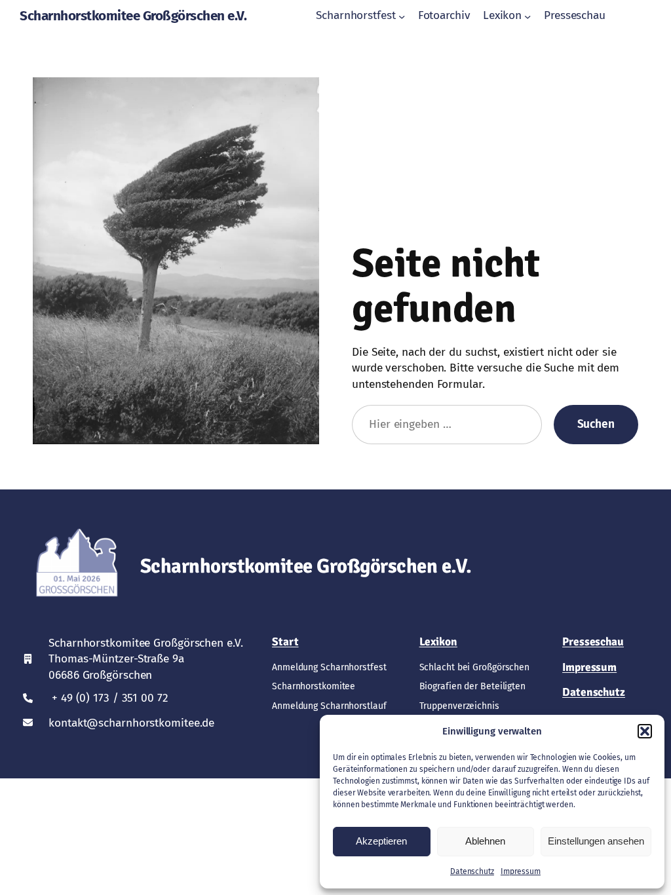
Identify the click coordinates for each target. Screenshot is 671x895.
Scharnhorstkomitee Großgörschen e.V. (133, 16)
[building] (28, 659)
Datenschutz (472, 871)
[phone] (28, 698)
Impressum (521, 871)
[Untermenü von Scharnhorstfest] (401, 15)
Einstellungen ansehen (596, 841)
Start (285, 642)
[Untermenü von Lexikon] (527, 15)
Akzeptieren (381, 841)
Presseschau (593, 642)
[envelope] (28, 722)
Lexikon (438, 642)
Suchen (596, 424)
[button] (644, 731)
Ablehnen (485, 841)
